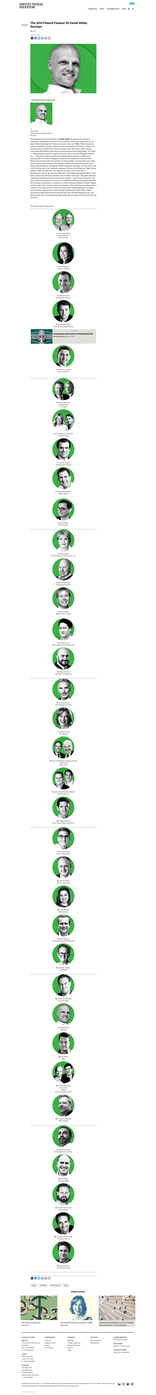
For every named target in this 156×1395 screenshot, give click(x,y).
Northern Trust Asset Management (117, 1325)
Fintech (66, 1285)
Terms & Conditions (95, 1383)
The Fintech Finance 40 (30, 1323)
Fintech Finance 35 (55, 1285)
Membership (93, 9)
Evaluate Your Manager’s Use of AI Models (116, 1323)
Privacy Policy (60, 1386)
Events (102, 9)
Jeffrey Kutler (25, 1325)
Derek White (43, 1285)
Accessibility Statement (45, 1386)
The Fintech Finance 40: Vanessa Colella (76, 1323)
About (124, 9)
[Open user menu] (133, 8)
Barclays (34, 1285)
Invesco (63, 336)
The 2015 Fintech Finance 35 (43, 100)
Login (34, 1391)
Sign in (132, 3)
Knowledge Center (113, 9)
